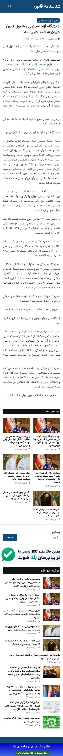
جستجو (56, 532)
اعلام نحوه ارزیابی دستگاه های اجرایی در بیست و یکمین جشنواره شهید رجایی (17, 476)
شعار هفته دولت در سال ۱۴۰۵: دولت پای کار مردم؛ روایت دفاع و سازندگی (46, 512)
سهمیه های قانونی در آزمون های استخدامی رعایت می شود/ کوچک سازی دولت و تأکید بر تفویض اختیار (46, 441)
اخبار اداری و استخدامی (48, 20)
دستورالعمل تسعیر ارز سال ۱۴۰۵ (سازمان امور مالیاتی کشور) (22, 719)
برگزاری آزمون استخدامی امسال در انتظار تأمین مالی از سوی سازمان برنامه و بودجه (16, 495)
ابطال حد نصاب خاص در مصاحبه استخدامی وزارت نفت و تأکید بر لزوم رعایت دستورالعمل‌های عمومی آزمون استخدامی (24, 673)
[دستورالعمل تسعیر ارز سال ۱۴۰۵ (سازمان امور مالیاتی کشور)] (51, 722)
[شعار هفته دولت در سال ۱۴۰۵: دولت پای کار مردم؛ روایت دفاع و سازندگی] (46, 498)
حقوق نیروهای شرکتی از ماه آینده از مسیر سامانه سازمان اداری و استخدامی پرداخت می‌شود (47, 477)
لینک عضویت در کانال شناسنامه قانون (31, 753)
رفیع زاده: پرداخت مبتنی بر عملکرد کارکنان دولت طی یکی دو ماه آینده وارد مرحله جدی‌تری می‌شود (16, 441)
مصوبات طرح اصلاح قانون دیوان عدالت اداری (31, 395)
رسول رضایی (52, 38)
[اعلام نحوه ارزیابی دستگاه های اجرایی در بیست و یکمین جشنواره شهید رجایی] (16, 462)
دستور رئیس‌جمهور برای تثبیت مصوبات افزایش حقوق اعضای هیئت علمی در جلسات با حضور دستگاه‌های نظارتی (23, 690)
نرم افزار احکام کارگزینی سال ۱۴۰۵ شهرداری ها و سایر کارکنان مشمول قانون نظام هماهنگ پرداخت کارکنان (22, 706)
